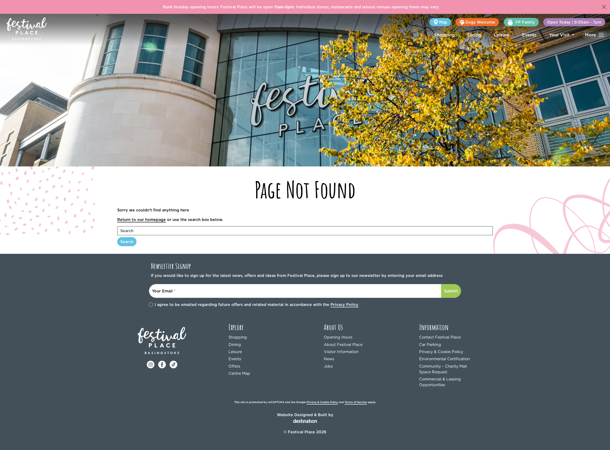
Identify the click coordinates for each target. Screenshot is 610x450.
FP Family (525, 22)
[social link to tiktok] (173, 364)
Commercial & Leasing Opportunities (440, 381)
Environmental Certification (444, 358)
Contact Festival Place (440, 337)
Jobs (328, 366)
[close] (604, 7)
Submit (451, 291)
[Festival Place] (162, 340)
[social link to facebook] (162, 364)
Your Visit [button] (560, 35)
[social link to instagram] (150, 364)
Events (529, 35)
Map (443, 22)
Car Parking (430, 344)
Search (126, 241)
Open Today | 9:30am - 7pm (574, 22)
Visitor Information (341, 351)
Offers (234, 366)
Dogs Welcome (480, 22)
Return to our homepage (141, 219)
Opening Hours (338, 337)
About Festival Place (343, 344)
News (329, 358)
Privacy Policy (344, 304)
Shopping (444, 35)
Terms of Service (356, 402)
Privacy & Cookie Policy (441, 351)
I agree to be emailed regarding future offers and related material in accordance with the (256, 304)
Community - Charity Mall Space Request (443, 369)
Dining (474, 35)
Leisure (501, 35)
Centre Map (239, 373)
